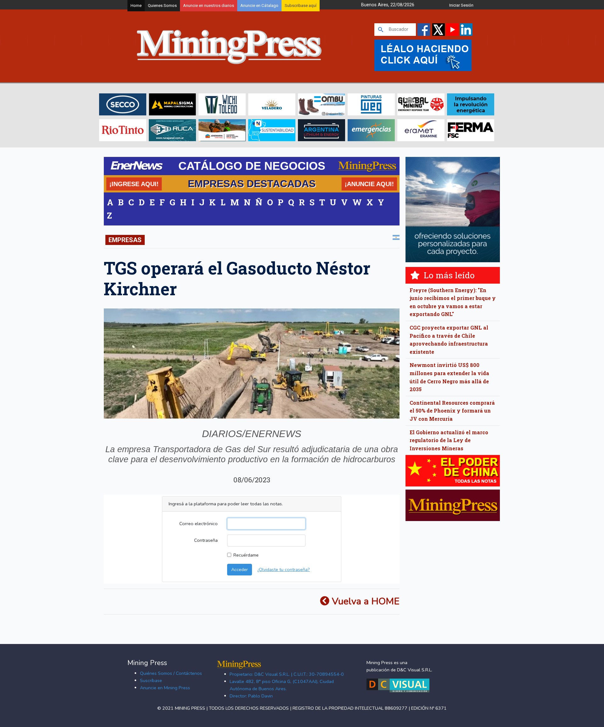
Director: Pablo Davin (251, 696)
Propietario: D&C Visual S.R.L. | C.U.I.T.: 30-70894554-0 (287, 674)
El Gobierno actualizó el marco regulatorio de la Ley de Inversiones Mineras (449, 440)
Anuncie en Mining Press (165, 688)
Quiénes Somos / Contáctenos (171, 673)
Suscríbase (151, 680)
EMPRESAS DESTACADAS (252, 183)
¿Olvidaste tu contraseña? (283, 569)
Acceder (239, 569)
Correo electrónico (198, 523)
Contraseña (206, 540)
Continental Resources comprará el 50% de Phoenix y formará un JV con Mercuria (452, 410)
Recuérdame (246, 555)
